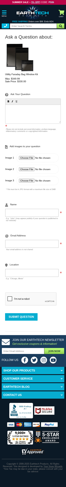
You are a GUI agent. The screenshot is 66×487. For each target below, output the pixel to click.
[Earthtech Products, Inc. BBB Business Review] (18, 411)
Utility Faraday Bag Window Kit (21, 74)
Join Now (54, 351)
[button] (8, 101)
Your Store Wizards (52, 466)
